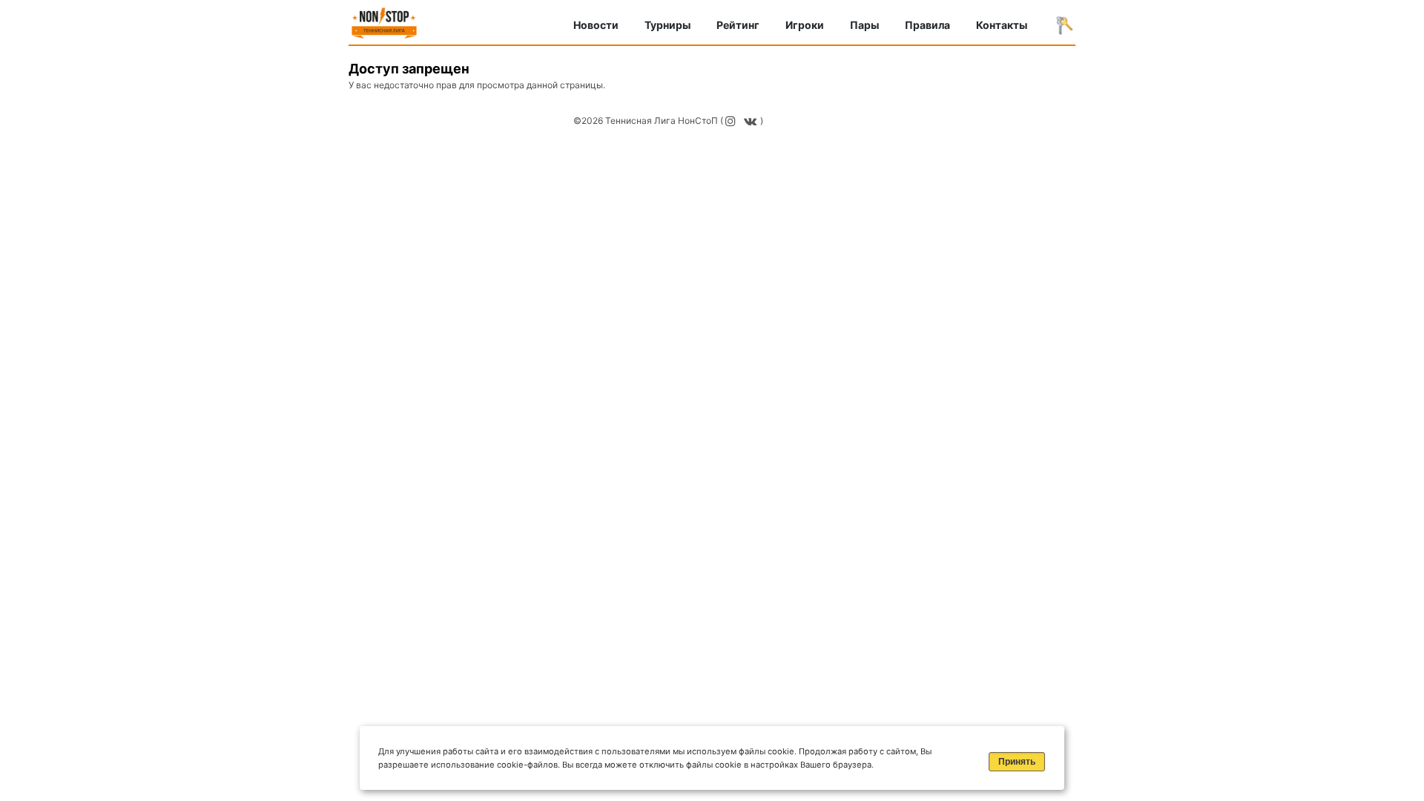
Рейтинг (737, 25)
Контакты (1001, 25)
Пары (864, 25)
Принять (1016, 761)
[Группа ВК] (752, 120)
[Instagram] (732, 120)
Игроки (804, 25)
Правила (927, 25)
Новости (596, 25)
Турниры (667, 25)
